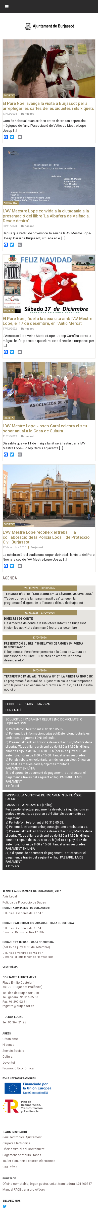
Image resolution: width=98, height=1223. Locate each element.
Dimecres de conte (18, 618)
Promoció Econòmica (18, 1068)
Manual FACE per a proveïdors (24, 1189)
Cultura (8, 1056)
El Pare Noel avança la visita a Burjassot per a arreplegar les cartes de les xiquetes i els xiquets (48, 106)
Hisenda (8, 1045)
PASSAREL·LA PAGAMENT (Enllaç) (29, 805)
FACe (13, 1178)
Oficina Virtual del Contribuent (23, 1149)
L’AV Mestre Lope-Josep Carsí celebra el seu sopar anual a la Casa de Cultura (45, 428)
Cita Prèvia (10, 966)
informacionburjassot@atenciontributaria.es (58, 733)
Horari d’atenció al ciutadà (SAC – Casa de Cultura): (39, 923)
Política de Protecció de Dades (24, 902)
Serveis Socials (13, 1051)
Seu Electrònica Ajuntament (22, 1137)
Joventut (9, 1062)
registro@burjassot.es (18, 1006)
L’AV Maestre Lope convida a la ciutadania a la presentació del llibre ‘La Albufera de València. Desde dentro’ (46, 216)
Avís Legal (10, 896)
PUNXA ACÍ (13, 710)
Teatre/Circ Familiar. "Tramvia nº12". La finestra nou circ (48, 676)
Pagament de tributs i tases (22, 1155)
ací (17, 786)
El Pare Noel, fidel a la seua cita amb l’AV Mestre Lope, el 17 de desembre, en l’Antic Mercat (47, 321)
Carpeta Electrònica (16, 1143)
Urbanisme (10, 1039)
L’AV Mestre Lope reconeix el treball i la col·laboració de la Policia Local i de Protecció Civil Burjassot (46, 537)
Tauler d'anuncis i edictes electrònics (29, 1161)
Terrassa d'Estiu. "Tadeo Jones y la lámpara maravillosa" (48, 594)
